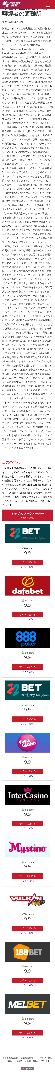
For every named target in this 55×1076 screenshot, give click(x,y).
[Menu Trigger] (48, 6)
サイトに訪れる (27, 562)
